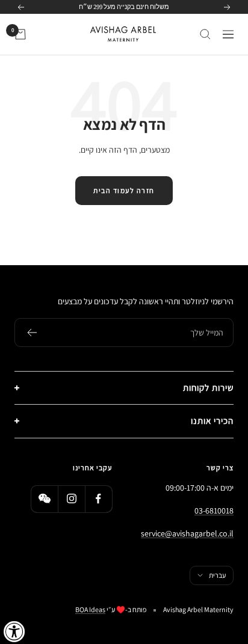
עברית (217, 575)
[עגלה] (20, 34)
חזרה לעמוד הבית (124, 190)
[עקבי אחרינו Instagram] (71, 498)
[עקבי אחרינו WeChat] (44, 498)
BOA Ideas (90, 609)
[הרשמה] (31, 332)
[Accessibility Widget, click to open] (14, 631)
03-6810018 (214, 510)
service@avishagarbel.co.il (187, 533)
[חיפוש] (205, 34)
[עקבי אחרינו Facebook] (98, 498)
